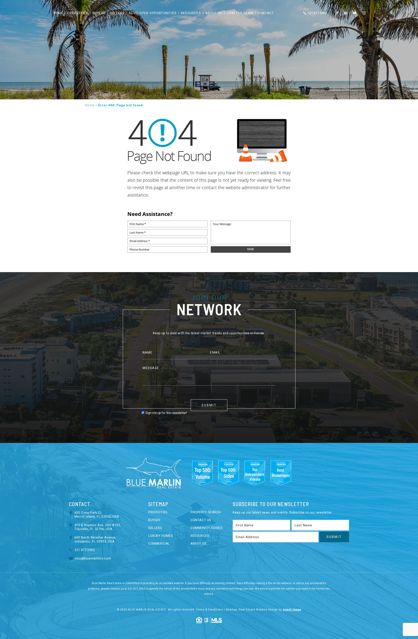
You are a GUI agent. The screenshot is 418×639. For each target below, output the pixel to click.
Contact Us (200, 520)
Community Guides (206, 528)
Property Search (205, 512)
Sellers (117, 13)
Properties (77, 13)
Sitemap (231, 609)
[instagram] (364, 13)
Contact (266, 13)
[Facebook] (337, 13)
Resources (191, 13)
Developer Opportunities (153, 13)
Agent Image (292, 609)
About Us (213, 13)
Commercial (159, 544)
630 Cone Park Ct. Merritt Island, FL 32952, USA (96, 515)
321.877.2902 (317, 13)
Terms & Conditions (209, 609)
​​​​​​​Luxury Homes (160, 536)
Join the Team (240, 13)
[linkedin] (345, 13)
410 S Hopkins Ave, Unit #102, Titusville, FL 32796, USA (97, 527)
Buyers (99, 13)
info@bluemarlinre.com (92, 558)
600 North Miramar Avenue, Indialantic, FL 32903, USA (95, 539)
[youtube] (354, 13)
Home (58, 13)
